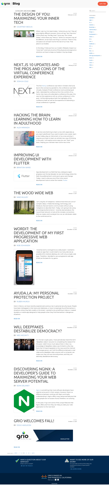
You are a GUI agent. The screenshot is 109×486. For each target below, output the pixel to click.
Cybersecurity (92, 29)
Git (90, 39)
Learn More (76, 469)
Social (90, 60)
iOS (90, 46)
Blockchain (91, 27)
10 (24, 453)
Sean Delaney (23, 386)
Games (90, 36)
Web (90, 67)
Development (92, 34)
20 (28, 453)
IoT (90, 48)
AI (89, 22)
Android (91, 24)
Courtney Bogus (24, 27)
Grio (90, 41)
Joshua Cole (22, 81)
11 (26, 453)
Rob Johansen (23, 245)
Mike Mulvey (22, 197)
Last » (33, 453)
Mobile (90, 53)
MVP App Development (94, 55)
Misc (90, 50)
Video (90, 65)
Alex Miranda (23, 128)
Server (90, 57)
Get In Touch (28, 466)
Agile (90, 20)
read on (39, 56)
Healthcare (91, 43)
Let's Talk (103, 4)
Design (91, 32)
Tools (90, 62)
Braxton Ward (24, 168)
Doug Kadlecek (24, 425)
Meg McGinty (23, 335)
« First (15, 453)
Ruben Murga (23, 302)
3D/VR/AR (91, 17)
